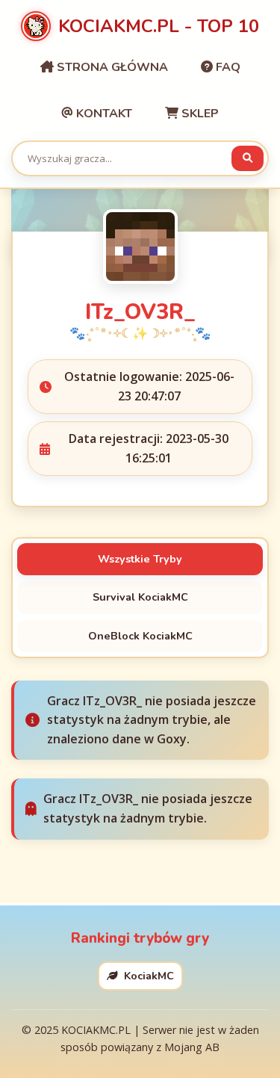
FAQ (226, 67)
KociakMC (147, 975)
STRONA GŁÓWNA (111, 67)
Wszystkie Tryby (140, 558)
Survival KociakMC (140, 596)
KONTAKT (102, 113)
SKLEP (198, 113)
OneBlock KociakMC (140, 635)
